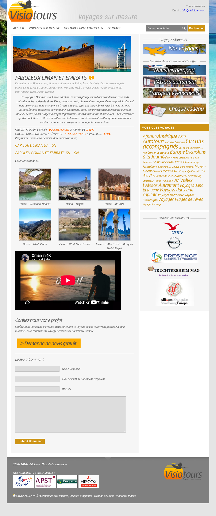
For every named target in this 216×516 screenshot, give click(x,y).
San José (168, 176)
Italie (178, 162)
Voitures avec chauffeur (83, 28)
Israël (170, 162)
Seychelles (179, 176)
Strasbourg (148, 181)
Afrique (150, 136)
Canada (180, 142)
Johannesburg (191, 162)
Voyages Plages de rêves (180, 199)
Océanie (167, 171)
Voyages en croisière (171, 195)
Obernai (157, 171)
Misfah (78, 87)
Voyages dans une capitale (168, 192)
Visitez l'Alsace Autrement (168, 182)
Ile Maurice (160, 162)
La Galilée (174, 166)
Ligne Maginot (187, 166)
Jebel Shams (56, 87)
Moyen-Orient (91, 87)
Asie (182, 136)
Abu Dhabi (34, 83)
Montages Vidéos (126, 496)
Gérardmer (184, 157)
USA (176, 181)
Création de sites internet (54, 496)
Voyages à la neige (152, 204)
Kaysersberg (162, 166)
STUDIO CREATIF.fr (27, 496)
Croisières (153, 152)
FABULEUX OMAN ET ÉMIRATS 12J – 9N (47, 153)
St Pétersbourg (193, 176)
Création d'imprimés (81, 496)
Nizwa (103, 87)
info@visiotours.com (193, 10)
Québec (191, 171)
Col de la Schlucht (188, 147)
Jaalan (36, 87)
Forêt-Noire (172, 157)
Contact (114, 28)
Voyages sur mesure (44, 28)
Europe (177, 152)
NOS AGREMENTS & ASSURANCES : (34, 473)
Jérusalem (149, 166)
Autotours (153, 141)
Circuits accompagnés (112, 83)
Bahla (78, 83)
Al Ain (44, 83)
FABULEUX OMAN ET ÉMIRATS (51, 78)
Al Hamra (54, 83)
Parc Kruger (180, 171)
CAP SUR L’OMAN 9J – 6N (35, 145)
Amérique (167, 136)
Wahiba (49, 91)
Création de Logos (104, 496)
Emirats (27, 87)
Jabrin (44, 87)
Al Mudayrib (67, 83)
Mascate (68, 87)
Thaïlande (167, 180)
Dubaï (18, 87)
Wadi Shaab (37, 91)
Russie (159, 176)
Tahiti (157, 180)
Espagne (164, 152)
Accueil (18, 28)
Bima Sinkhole (91, 83)
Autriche (169, 142)
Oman (111, 87)
